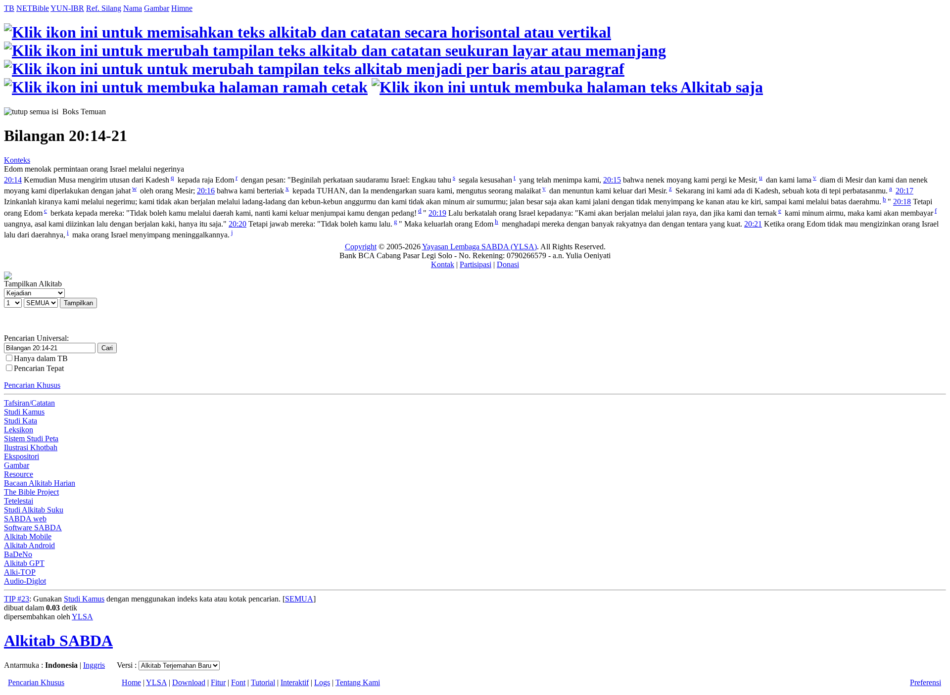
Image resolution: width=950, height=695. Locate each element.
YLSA (82, 616)
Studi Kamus (24, 412)
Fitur (218, 682)
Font (238, 682)
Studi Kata (20, 421)
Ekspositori (21, 456)
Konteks (17, 160)
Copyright (361, 246)
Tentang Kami (357, 682)
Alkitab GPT (24, 563)
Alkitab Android (29, 545)
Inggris (94, 665)
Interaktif (295, 682)
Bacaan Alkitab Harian (39, 483)
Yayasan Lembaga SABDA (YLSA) (479, 246)
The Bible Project (31, 492)
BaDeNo (18, 554)
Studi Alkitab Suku (33, 510)
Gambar (156, 8)
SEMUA (299, 599)
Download (188, 682)
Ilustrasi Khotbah (30, 447)
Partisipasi (475, 264)
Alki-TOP (20, 572)
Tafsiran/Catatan (29, 403)
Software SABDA (33, 527)
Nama (132, 8)
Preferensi (925, 682)
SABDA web (25, 518)
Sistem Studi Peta (31, 438)
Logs (322, 682)
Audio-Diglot (25, 581)
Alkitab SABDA (58, 640)
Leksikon (18, 429)
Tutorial (263, 682)
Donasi (508, 264)
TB (9, 8)
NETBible (32, 8)
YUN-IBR (67, 8)
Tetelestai (18, 501)
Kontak (442, 264)
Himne (181, 8)
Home (131, 682)
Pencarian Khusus (32, 385)
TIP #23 (16, 599)
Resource (18, 474)
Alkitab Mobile (27, 536)
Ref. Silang (103, 8)
